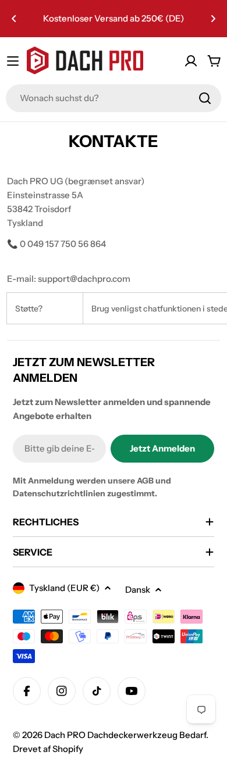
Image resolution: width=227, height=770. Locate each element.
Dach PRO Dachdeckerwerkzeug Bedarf (125, 734)
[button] (14, 19)
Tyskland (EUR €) (64, 587)
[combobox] (113, 98)
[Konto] (191, 61)
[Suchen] (205, 98)
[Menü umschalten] (13, 61)
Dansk (137, 589)
